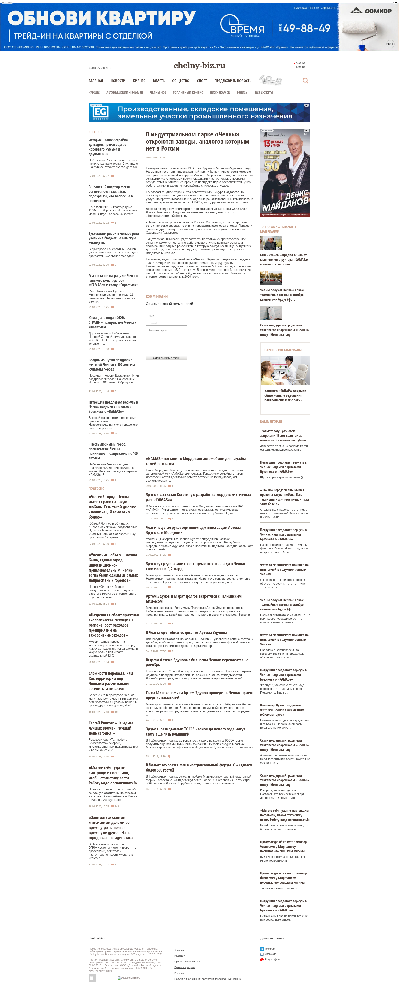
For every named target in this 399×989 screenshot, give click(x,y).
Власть (159, 80)
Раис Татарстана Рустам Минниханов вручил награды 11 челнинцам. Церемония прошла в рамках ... (112, 296)
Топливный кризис (188, 92)
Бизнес (139, 80)
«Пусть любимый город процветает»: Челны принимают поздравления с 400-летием (114, 451)
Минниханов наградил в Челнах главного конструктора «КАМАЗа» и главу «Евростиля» (114, 280)
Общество (180, 80)
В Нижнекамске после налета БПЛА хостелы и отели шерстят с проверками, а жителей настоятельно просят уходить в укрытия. (112, 851)
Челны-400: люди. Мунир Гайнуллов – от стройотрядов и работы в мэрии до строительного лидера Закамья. (112, 592)
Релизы (242, 92)
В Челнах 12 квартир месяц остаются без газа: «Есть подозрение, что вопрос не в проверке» (111, 193)
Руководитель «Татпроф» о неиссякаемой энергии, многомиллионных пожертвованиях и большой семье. (113, 745)
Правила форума (184, 967)
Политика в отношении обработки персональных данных (207, 978)
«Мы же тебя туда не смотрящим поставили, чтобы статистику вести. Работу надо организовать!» (113, 775)
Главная (96, 80)
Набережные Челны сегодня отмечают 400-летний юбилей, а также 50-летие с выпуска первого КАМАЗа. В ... (113, 469)
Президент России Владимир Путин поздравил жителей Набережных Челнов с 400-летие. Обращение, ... (114, 381)
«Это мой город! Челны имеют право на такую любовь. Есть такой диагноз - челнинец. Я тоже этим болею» (113, 507)
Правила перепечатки (187, 961)
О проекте (180, 950)
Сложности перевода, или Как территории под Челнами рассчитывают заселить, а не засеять (111, 680)
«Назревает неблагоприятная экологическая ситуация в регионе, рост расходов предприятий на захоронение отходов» (114, 625)
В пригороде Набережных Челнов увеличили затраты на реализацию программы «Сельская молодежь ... (113, 254)
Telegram (270, 948)
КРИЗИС (94, 92)
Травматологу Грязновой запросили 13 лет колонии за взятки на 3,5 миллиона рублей (283, 435)
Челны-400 (158, 92)
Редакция (179, 955)
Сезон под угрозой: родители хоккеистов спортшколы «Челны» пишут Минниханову (284, 330)
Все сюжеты (264, 92)
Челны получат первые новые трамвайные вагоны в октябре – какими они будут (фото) (283, 295)
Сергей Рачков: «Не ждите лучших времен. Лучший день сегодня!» (111, 728)
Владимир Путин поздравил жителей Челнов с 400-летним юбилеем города (112, 364)
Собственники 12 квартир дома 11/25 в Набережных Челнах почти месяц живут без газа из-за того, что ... (113, 212)
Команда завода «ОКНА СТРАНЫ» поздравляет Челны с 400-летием (112, 322)
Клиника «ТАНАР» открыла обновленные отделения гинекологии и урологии (285, 395)
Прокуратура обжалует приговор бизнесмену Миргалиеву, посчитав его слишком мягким (283, 846)
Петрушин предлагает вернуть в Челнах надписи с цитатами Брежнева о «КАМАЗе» (113, 407)
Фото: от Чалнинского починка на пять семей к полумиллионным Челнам (284, 569)
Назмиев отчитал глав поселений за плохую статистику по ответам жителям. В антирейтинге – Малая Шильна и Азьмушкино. (113, 795)
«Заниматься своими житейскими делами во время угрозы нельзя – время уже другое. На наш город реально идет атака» (112, 827)
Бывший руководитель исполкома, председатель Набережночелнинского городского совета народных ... (113, 423)
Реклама (179, 973)
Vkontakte (270, 954)
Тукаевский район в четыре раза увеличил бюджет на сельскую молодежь (114, 238)
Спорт (202, 80)
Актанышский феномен (124, 92)
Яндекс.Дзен (272, 959)
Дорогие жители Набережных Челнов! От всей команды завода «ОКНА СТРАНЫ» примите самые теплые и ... (112, 338)
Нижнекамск (220, 92)
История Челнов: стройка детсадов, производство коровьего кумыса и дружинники (108, 146)
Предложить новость (233, 80)
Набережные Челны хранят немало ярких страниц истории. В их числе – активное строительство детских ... (113, 165)
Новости (118, 80)
